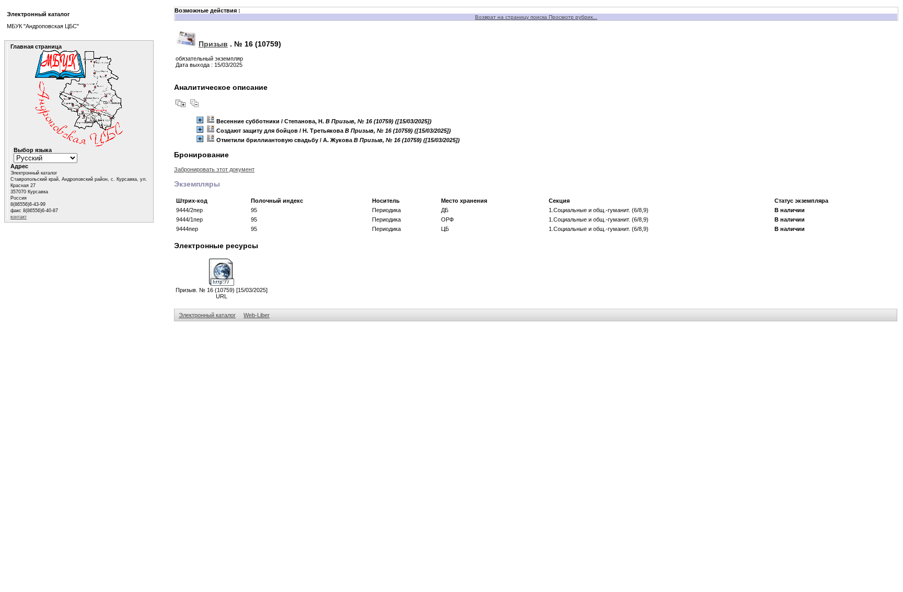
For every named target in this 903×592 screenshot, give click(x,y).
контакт (18, 216)
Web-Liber (257, 315)
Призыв (213, 44)
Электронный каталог (207, 315)
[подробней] (199, 120)
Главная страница (36, 46)
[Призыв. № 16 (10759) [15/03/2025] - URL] (221, 284)
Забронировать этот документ (214, 169)
